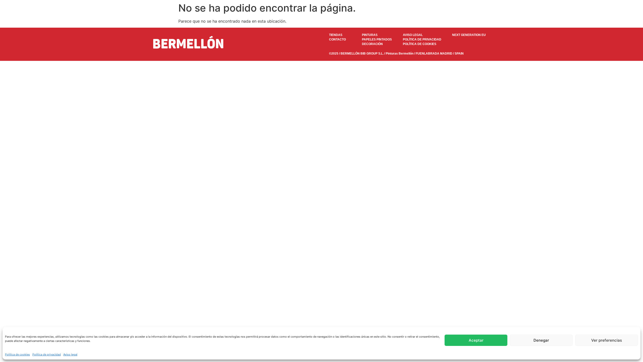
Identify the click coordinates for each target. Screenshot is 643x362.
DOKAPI (476, 21)
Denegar (541, 340)
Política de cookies (17, 354)
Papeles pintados (445, 21)
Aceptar (476, 340)
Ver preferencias (606, 340)
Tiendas (527, 21)
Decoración (502, 21)
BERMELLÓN (102, 21)
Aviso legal (70, 354)
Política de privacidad (46, 354)
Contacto (550, 21)
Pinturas (415, 21)
